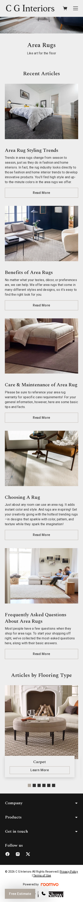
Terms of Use (42, 875)
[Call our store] (43, 894)
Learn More (39, 770)
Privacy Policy (69, 871)
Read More (41, 193)
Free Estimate (20, 894)
